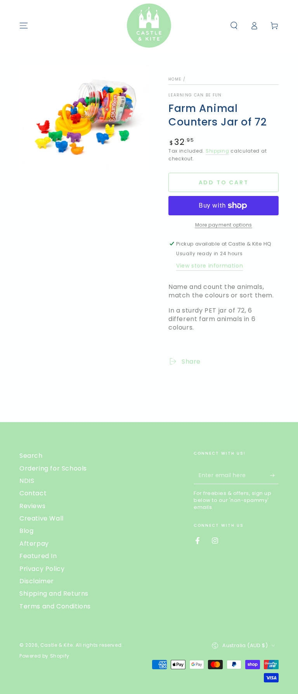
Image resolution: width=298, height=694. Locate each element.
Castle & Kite (56, 645)
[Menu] (24, 25)
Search (31, 455)
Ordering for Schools (53, 468)
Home (174, 79)
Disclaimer (36, 581)
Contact (33, 493)
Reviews (32, 506)
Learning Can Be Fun (195, 95)
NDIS (26, 480)
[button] (234, 25)
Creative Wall (41, 518)
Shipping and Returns (53, 593)
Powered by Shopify (44, 656)
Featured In (38, 555)
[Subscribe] (274, 475)
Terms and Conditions (55, 606)
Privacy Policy (41, 568)
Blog (26, 530)
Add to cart (224, 182)
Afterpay (34, 543)
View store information (209, 266)
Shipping (217, 151)
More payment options (223, 225)
